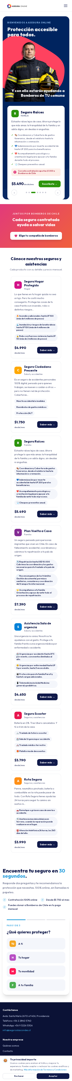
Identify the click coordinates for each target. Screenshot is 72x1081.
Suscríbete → (49, 183)
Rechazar (19, 1076)
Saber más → (47, 350)
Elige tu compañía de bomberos (38, 235)
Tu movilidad (23, 971)
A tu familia (22, 985)
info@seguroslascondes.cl (17, 1030)
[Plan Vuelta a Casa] (37, 192)
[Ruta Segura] (45, 192)
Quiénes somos (11, 1045)
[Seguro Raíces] (33, 192)
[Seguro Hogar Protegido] (26, 192)
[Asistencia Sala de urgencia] (40, 192)
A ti (17, 943)
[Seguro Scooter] (43, 192)
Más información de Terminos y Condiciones (45, 1069)
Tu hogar (20, 957)
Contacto (8, 1051)
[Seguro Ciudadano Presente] (29, 192)
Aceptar (53, 1076)
